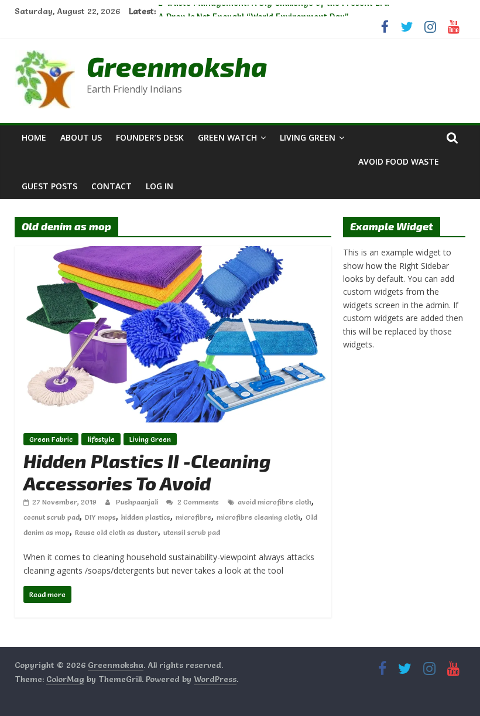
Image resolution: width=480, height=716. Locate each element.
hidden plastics (145, 517)
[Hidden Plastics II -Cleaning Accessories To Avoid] (173, 253)
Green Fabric (51, 439)
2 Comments (197, 501)
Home (34, 137)
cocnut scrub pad (51, 517)
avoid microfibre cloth (274, 501)
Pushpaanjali (138, 501)
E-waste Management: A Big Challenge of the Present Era (273, 7)
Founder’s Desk (150, 137)
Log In (159, 186)
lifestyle (101, 439)
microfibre (193, 517)
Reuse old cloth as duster (116, 532)
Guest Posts (49, 186)
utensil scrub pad (191, 532)
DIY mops (100, 517)
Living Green (307, 137)
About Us (81, 137)
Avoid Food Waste (398, 161)
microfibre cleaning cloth (258, 517)
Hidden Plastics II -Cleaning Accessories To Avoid (146, 471)
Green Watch (227, 137)
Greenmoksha (177, 66)
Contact (111, 186)
